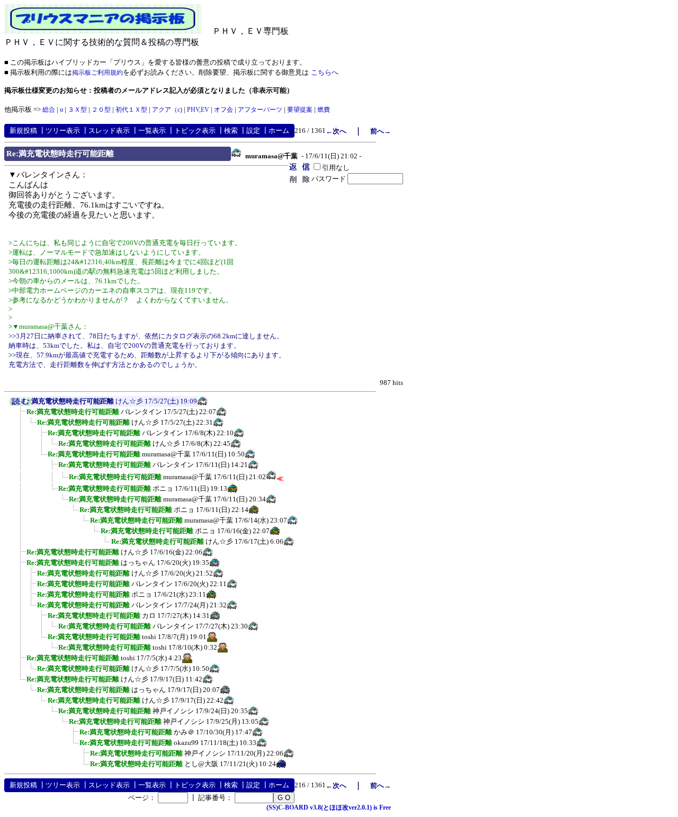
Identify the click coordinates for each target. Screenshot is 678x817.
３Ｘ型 (77, 109)
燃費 (323, 109)
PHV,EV (198, 109)
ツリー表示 (63, 130)
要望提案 (300, 109)
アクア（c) (167, 109)
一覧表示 (152, 130)
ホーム (279, 130)
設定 (253, 130)
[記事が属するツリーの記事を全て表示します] (20, 403)
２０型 (101, 109)
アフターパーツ (260, 109)
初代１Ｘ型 (131, 109)
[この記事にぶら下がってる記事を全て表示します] (21, 415)
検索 (231, 130)
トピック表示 (195, 130)
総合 (48, 109)
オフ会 (223, 109)
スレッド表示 (109, 130)
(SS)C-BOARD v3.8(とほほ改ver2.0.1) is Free (328, 807)
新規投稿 (23, 130)
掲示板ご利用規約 (97, 72)
